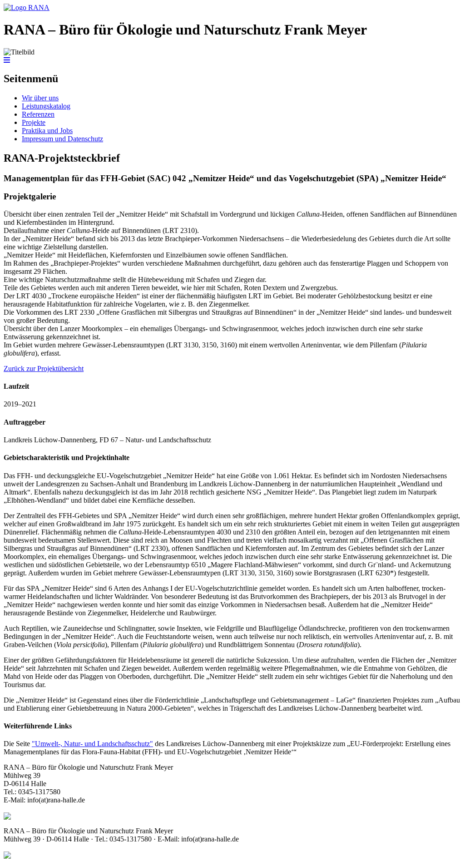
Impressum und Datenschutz (62, 139)
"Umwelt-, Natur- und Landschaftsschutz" (92, 743)
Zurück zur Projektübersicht (44, 368)
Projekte (33, 122)
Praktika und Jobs (47, 130)
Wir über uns (40, 98)
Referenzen (38, 114)
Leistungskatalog (46, 106)
